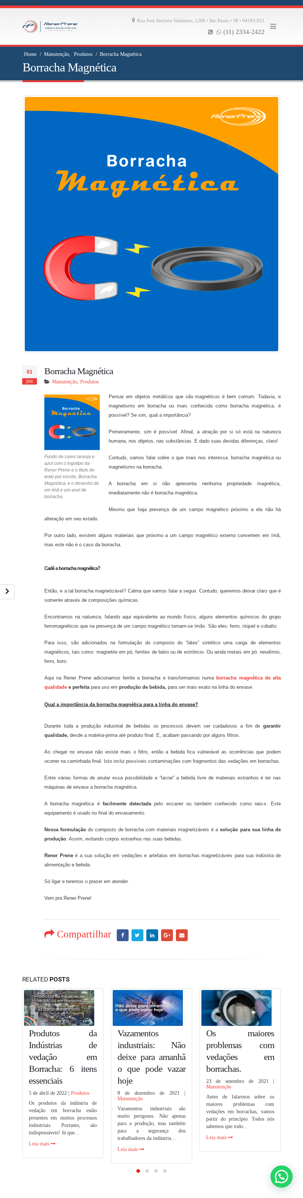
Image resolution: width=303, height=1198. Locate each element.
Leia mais (40, 1144)
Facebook (123, 935)
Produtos (89, 382)
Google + (167, 935)
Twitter (137, 935)
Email (182, 935)
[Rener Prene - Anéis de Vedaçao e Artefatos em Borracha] (50, 26)
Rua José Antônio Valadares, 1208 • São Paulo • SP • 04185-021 (201, 20)
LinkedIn (152, 935)
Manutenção (64, 382)
